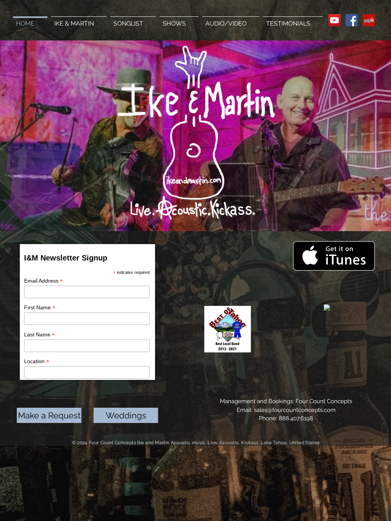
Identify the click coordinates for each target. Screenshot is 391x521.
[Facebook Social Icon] (352, 20)
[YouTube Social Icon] (334, 20)
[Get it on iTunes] (334, 256)
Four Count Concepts (324, 401)
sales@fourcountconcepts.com (295, 410)
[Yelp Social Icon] (369, 20)
